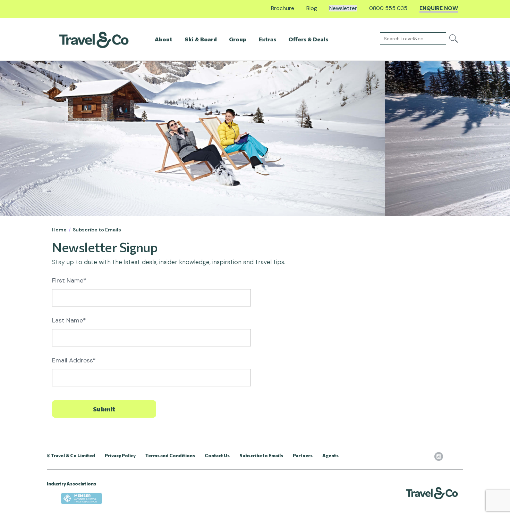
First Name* (69, 280)
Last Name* (69, 320)
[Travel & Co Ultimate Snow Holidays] (94, 39)
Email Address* (74, 360)
